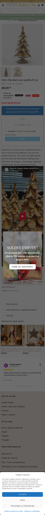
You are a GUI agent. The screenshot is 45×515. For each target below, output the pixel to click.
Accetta (22, 494)
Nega (22, 500)
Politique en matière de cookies (13, 511)
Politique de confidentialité (32, 511)
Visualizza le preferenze (22, 506)
